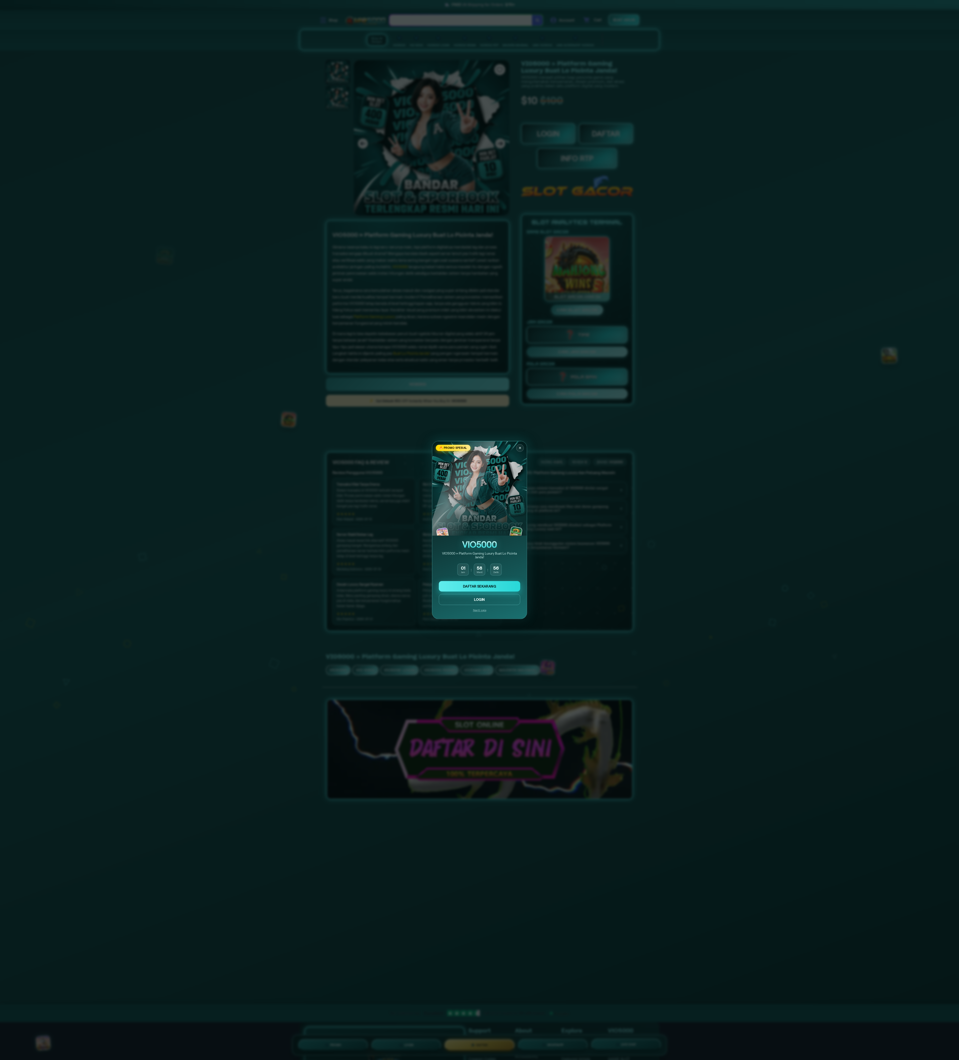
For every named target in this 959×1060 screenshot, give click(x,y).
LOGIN (479, 600)
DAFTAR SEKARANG (479, 586)
